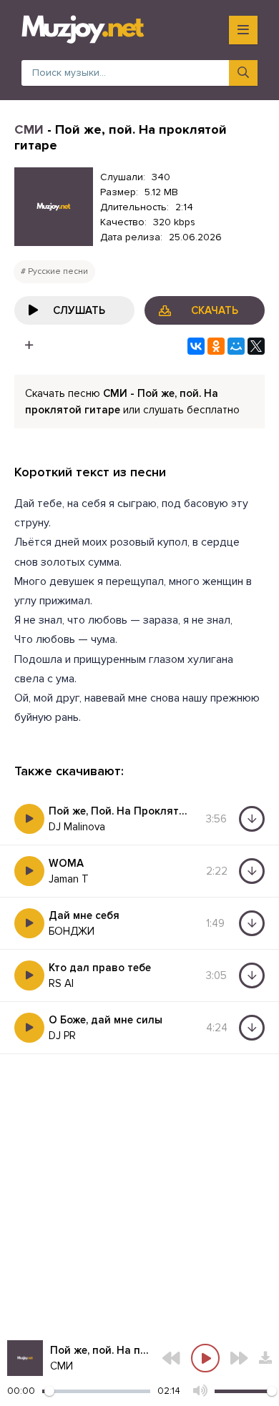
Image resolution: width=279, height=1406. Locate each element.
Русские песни (58, 271)
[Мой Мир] (236, 346)
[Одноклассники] (216, 346)
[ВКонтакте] (196, 346)
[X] (256, 346)
